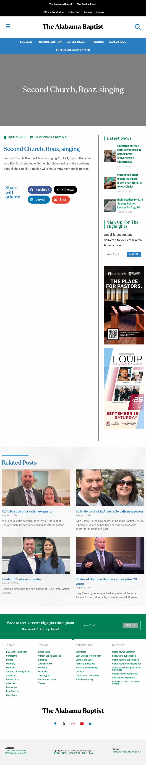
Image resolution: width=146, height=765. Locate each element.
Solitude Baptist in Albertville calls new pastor (110, 511)
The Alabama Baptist (60, 4)
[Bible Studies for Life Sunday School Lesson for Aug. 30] (110, 205)
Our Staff (10, 667)
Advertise (10, 683)
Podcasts (42, 667)
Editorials (42, 660)
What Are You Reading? (87, 667)
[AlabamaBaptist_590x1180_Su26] (124, 388)
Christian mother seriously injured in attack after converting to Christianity (129, 154)
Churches (59, 137)
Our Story (10, 663)
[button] (138, 27)
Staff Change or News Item (88, 656)
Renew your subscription (124, 656)
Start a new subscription (123, 652)
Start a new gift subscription (125, 660)
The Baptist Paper (87, 4)
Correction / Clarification (87, 675)
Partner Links (12, 679)
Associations (43, 137)
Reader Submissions (85, 663)
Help (84, 753)
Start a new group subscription (126, 663)
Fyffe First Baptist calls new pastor (27, 511)
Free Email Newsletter (73, 50)
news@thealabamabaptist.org (127, 752)
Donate (9, 660)
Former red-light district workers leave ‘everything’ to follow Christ (129, 181)
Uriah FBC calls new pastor (21, 579)
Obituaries (43, 671)
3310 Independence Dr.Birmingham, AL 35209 (16, 751)
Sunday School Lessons (49, 656)
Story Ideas (81, 652)
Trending (97, 41)
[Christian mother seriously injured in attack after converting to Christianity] (110, 156)
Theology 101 (44, 675)
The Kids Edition (49, 41)
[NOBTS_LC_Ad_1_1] (124, 305)
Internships (11, 687)
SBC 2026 (26, 41)
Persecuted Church (47, 679)
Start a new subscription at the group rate (126, 668)
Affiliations (11, 675)
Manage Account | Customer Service (125, 682)
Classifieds (117, 41)
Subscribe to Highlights (123, 677)
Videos (41, 683)
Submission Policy (84, 679)
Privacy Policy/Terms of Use (66, 753)
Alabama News (45, 663)
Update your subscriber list (125, 673)
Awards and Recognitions (18, 671)
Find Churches (13, 691)
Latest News (76, 41)
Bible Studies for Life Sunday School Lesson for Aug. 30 (130, 203)
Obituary (80, 671)
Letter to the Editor (84, 660)
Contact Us (11, 656)
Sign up (134, 254)
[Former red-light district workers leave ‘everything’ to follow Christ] (110, 183)
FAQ (91, 753)
